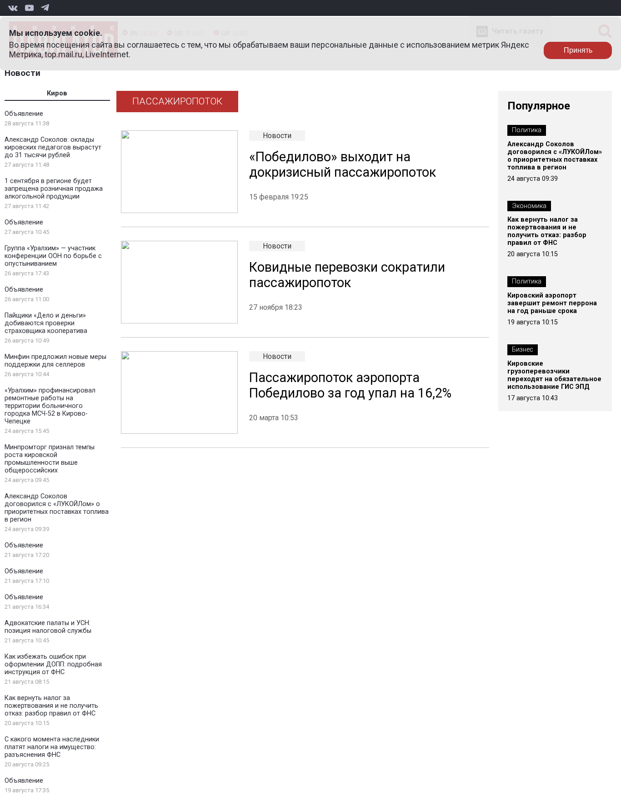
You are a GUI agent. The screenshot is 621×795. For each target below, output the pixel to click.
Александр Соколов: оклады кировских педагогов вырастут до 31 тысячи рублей (53, 147)
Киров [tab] (57, 93)
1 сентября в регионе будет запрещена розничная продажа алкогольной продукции (54, 188)
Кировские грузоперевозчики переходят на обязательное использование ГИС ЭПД (554, 375)
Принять (578, 50)
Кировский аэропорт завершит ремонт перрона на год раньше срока (552, 303)
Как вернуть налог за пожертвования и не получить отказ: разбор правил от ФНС (51, 705)
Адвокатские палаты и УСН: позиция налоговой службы (48, 627)
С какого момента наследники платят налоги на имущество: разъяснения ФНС (52, 747)
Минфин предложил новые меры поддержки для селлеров (55, 360)
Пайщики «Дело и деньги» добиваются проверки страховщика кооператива (46, 323)
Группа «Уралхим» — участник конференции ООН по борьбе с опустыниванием (53, 256)
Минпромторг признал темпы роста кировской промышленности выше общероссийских (50, 458)
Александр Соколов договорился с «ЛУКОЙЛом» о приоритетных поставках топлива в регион (57, 507)
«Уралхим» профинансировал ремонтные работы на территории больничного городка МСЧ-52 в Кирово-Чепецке (50, 406)
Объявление (24, 114)
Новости (22, 73)
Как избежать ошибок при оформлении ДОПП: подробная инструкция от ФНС (53, 664)
